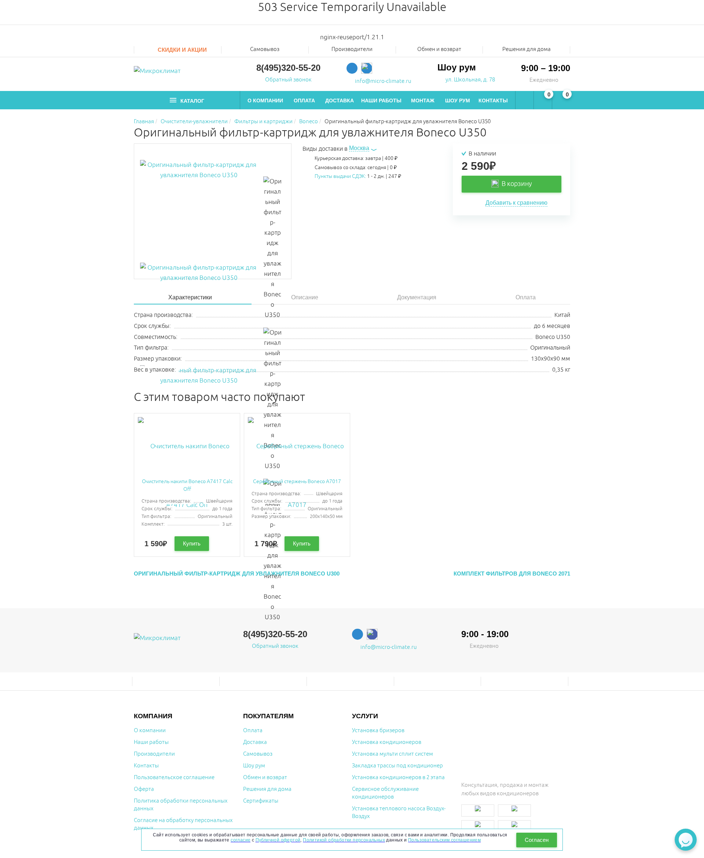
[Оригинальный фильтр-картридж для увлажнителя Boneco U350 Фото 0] (198, 211)
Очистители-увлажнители (194, 121)
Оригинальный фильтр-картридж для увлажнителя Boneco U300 (237, 573)
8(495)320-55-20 (288, 68)
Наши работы (381, 100)
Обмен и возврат (439, 49)
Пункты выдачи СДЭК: (340, 176)
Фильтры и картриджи (263, 121)
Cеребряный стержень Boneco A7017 (297, 481)
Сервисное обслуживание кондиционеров (385, 793)
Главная (144, 121)
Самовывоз (264, 49)
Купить (192, 543)
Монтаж (422, 100)
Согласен (537, 840)
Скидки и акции (181, 50)
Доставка (339, 100)
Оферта (144, 789)
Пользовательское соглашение (174, 777)
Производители (154, 754)
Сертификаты (260, 800)
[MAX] (366, 68)
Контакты (493, 100)
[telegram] (352, 68)
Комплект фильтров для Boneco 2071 (512, 573)
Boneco (308, 121)
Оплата (304, 100)
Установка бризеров (378, 730)
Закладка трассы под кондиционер (397, 765)
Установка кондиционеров (386, 742)
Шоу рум (457, 100)
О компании (265, 100)
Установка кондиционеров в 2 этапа (398, 777)
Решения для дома (526, 49)
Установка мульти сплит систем (392, 754)
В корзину (515, 184)
